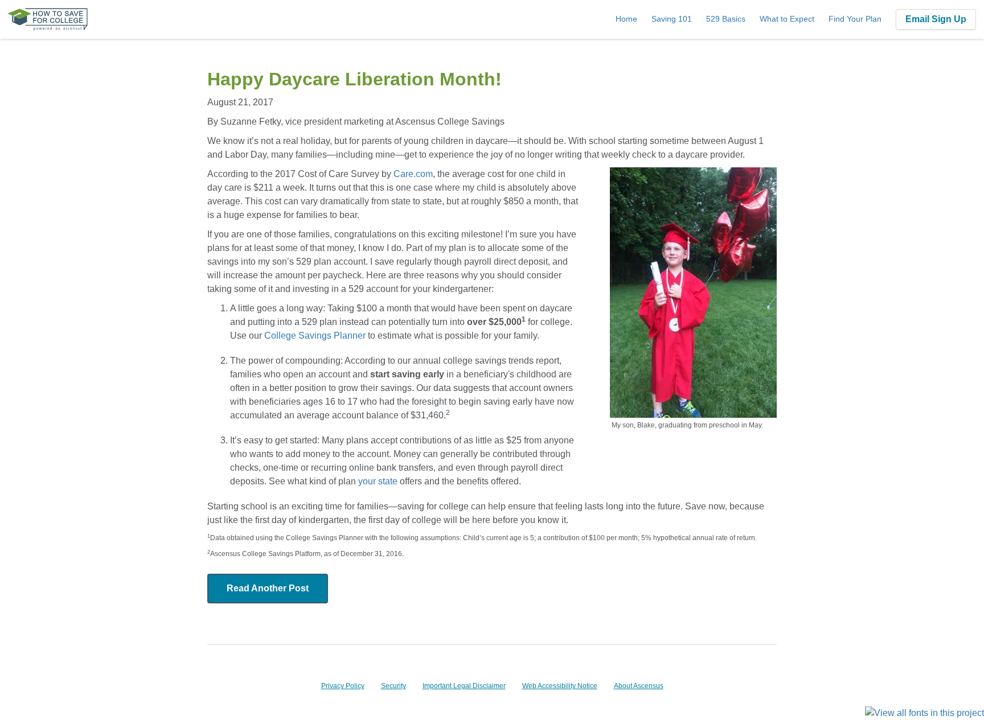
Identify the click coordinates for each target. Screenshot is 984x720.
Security (393, 686)
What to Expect (787, 18)
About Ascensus (638, 686)
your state (377, 481)
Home (626, 18)
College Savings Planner (315, 335)
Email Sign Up (935, 19)
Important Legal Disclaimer (464, 686)
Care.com (413, 174)
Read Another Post (268, 588)
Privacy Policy (342, 686)
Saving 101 (671, 18)
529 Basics (725, 18)
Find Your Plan (855, 18)
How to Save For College (48, 19)
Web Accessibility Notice (559, 686)
